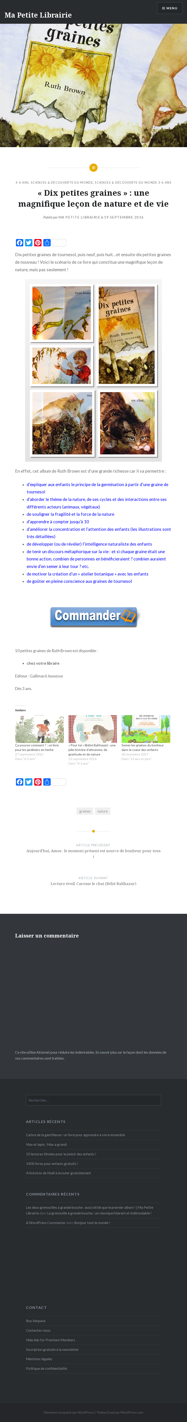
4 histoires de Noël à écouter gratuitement (58, 1173)
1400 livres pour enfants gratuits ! (52, 1164)
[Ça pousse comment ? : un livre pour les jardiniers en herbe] (39, 729)
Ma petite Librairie (79, 217)
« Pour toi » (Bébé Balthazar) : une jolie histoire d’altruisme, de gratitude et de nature (92, 749)
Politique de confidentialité (46, 1368)
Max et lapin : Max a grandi (46, 1144)
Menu (171, 8)
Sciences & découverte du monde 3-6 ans (133, 182)
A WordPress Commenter (46, 1223)
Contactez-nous (38, 1330)
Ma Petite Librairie (38, 15)
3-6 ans (22, 182)
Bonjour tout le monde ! (92, 1223)
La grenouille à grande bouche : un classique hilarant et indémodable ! (99, 1213)
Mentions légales (39, 1359)
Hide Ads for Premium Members (50, 1340)
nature (103, 811)
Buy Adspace (35, 1321)
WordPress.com (131, 1412)
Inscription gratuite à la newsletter (52, 1349)
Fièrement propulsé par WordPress (69, 1412)
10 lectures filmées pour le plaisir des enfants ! (61, 1154)
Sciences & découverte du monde (62, 182)
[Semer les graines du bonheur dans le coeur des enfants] (146, 729)
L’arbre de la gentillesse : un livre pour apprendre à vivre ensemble (75, 1135)
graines (85, 811)
